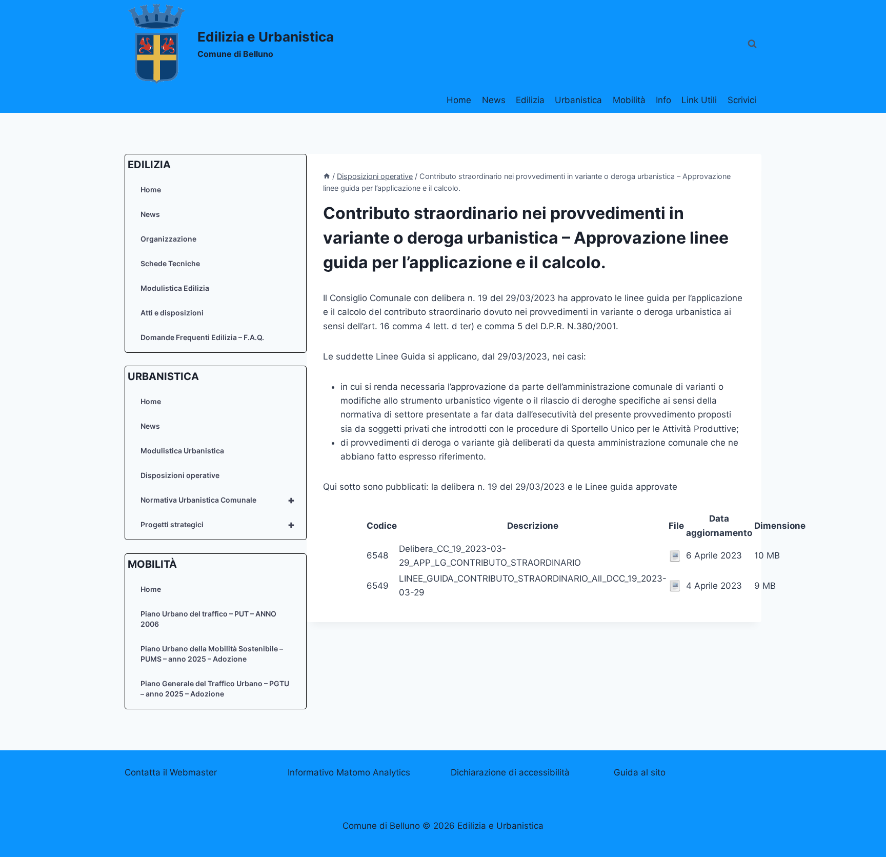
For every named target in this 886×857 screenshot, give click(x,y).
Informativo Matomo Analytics (349, 772)
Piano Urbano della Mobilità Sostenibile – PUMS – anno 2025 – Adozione (211, 653)
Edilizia (530, 100)
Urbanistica (578, 100)
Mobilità (629, 100)
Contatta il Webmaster (171, 772)
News (494, 100)
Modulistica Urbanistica (182, 450)
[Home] (326, 176)
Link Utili (699, 100)
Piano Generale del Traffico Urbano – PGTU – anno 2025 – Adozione (214, 688)
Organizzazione (168, 238)
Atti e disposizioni (172, 312)
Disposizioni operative (179, 475)
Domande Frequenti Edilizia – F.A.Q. (202, 337)
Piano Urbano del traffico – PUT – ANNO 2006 (208, 618)
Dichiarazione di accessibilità (510, 772)
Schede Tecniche (170, 263)
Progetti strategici (217, 525)
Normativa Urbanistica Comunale (217, 500)
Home (459, 100)
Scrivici (742, 100)
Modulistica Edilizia (174, 288)
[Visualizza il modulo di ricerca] (752, 44)
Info (663, 100)
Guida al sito (640, 772)
